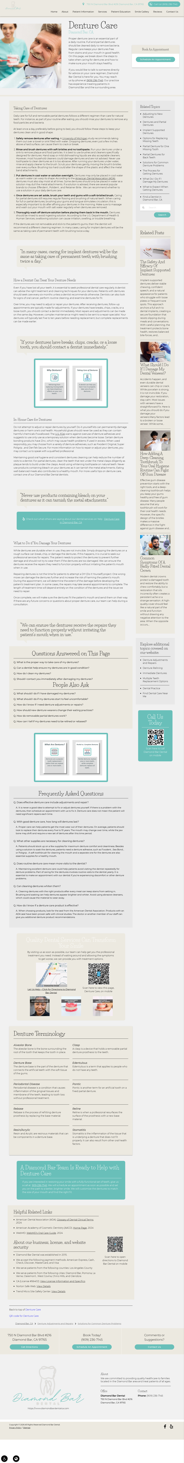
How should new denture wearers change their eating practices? (55, 710)
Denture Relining (153, 668)
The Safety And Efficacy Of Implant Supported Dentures (155, 268)
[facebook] (165, 1426)
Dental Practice (151, 688)
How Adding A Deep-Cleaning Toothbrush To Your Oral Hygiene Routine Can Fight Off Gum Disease (154, 463)
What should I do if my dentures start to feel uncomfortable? (52, 699)
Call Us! (165, 4)
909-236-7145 (39, 1185)
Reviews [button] (157, 11)
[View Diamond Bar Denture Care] (30, 87)
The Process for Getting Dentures (153, 172)
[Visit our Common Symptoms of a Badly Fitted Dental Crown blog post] (155, 554)
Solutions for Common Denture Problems (155, 164)
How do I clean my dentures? (34, 673)
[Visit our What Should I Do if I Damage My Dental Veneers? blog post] (155, 361)
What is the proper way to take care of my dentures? (48, 662)
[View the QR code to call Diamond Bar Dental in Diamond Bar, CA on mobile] (155, 744)
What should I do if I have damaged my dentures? (46, 693)
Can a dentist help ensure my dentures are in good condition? (53, 667)
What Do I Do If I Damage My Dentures (155, 180)
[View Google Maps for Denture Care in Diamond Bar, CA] (51, 986)
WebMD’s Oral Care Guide (41, 1233)
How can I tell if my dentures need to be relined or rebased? (52, 721)
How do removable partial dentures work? (42, 715)
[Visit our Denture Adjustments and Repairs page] (71, 1015)
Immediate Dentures (155, 673)
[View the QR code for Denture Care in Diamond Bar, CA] (99, 984)
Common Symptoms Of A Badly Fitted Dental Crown (155, 564)
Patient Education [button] (121, 11)
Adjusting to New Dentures (153, 115)
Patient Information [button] (83, 11)
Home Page (80, 1227)
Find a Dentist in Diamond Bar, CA (152, 198)
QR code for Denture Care (24, 1316)
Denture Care (33, 1309)
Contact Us (154, 1347)
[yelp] (171, 1426)
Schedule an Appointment (92, 1347)
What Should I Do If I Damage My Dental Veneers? (154, 368)
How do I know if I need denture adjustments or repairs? (50, 704)
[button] (4, 1458)
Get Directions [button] (29, 1347)
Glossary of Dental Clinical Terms (75, 1219)
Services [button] (102, 11)
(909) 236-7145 (95, 80)
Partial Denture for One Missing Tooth (156, 148)
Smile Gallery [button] (142, 11)
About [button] (65, 11)
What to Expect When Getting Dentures (155, 188)
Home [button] (54, 11)
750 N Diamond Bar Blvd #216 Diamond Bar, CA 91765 (115, 4)
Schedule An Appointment (155, 59)
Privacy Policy (15, 1428)
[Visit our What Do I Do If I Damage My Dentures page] (103, 1015)
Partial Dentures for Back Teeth (154, 156)
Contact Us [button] (172, 11)
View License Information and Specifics (62, 1281)
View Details (44, 1286)
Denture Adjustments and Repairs (155, 661)
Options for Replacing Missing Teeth (155, 140)
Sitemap (26, 1428)
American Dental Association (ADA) (95, 178)
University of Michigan (74, 138)
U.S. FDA (60, 434)
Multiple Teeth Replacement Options (155, 680)
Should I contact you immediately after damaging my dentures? (55, 679)
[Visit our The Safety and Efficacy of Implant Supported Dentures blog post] (155, 258)
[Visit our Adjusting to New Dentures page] (40, 1015)
